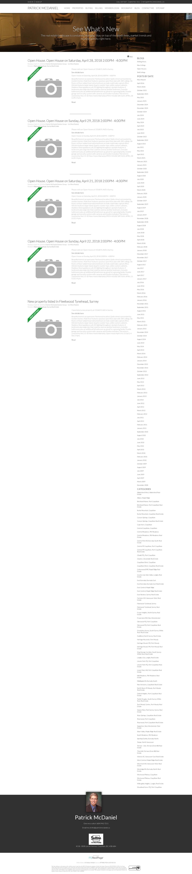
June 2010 (140, 442)
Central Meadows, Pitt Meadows (148, 532)
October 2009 (142, 464)
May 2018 (140, 236)
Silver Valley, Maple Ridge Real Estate (149, 731)
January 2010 (141, 460)
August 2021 (141, 144)
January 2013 (141, 396)
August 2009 (141, 467)
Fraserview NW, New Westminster (148, 618)
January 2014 (141, 361)
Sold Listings (141, 72)
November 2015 (142, 304)
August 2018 (141, 225)
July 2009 (140, 471)
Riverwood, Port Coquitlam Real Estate (150, 722)
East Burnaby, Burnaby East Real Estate (150, 584)
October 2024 (142, 112)
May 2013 (140, 382)
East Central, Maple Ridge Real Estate (149, 591)
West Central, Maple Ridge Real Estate (150, 760)
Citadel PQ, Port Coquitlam (146, 555)
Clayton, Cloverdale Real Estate (147, 559)
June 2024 (140, 119)
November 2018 (142, 218)
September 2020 (142, 172)
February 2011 (142, 425)
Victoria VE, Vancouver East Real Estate (150, 757)
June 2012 (140, 403)
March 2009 (141, 481)
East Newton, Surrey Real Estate (148, 594)
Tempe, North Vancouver (145, 742)
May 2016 (140, 289)
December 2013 (142, 364)
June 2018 (140, 233)
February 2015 (142, 325)
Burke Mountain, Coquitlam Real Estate (150, 514)
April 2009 (140, 478)
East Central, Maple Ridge (145, 587)
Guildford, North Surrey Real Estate (149, 636)
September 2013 (142, 375)
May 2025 (140, 97)
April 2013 (140, 385)
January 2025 (141, 101)
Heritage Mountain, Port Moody (147, 639)
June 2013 (140, 378)
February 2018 (142, 247)
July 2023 (140, 129)
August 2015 (141, 311)
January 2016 (141, 300)
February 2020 (142, 193)
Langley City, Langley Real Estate (148, 658)
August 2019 (141, 208)
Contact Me (148, 8)
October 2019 (142, 200)
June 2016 (140, 286)
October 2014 (142, 336)
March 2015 (141, 321)
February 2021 (142, 161)
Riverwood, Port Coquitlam (146, 719)
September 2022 (142, 140)
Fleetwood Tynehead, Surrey (146, 603)
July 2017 (140, 268)
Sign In (30, 2)
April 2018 (140, 240)
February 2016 (142, 297)
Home (67, 8)
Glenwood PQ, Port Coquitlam (147, 621)
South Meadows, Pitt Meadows (147, 735)
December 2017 (142, 254)
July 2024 (140, 115)
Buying (89, 8)
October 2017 (142, 261)
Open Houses (141, 69)
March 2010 (141, 453)
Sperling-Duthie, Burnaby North (147, 739)
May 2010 (140, 446)
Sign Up (39, 2)
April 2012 (140, 407)
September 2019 (142, 204)
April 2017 (140, 275)
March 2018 (141, 243)
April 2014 (140, 350)
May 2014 (140, 346)
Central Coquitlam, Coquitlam (147, 528)
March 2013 (141, 389)
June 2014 (140, 343)
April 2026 (140, 83)
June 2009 (140, 474)
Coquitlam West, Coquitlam (146, 562)
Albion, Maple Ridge (143, 498)
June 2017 (140, 272)
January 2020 (141, 197)
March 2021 (141, 158)
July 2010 (140, 439)
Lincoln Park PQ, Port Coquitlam (148, 661)
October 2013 (142, 371)
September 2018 (142, 222)
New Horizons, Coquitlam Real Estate (149, 685)
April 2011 (140, 421)
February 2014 (142, 357)
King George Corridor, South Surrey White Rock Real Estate (149, 653)
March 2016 (141, 293)
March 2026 (141, 87)
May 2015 (140, 318)
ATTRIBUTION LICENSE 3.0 (108, 862)
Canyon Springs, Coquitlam (146, 517)
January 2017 (141, 279)
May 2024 (140, 122)
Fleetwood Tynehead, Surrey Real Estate (46, 66)
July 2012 (140, 400)
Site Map (160, 8)
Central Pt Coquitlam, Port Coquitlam (149, 546)
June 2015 (140, 314)
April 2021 (140, 154)
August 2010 (141, 435)
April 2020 (140, 186)
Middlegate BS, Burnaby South (147, 681)
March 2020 (141, 190)
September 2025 (142, 94)
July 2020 (140, 179)
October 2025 (142, 90)
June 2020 (140, 183)
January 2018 (141, 250)
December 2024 (142, 104)
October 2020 (142, 168)
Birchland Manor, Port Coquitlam (148, 501)
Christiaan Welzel (89, 862)
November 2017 (142, 257)
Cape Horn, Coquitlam (144, 525)
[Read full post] (49, 88)
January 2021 (141, 165)
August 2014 (141, 339)
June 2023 (140, 133)
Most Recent (141, 80)
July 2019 (140, 211)
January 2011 (141, 428)
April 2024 (140, 126)
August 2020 (141, 176)
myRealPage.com (96, 858)
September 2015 (142, 307)
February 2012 (142, 414)
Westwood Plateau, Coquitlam (147, 775)
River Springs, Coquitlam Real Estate (149, 715)
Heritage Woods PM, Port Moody (148, 643)
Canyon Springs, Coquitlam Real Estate (150, 521)
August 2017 (141, 265)
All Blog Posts (141, 62)
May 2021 (140, 151)
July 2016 (140, 282)
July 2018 (140, 229)
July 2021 (140, 147)
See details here (78, 72)
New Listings (141, 65)
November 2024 (142, 108)
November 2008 (142, 485)
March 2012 (141, 410)
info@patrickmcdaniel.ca (100, 828)
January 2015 (141, 329)
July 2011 (140, 417)
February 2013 (142, 393)
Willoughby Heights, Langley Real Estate (150, 784)
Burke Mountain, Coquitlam (146, 510)
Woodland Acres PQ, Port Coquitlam (149, 787)
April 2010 (140, 449)
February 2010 (142, 457)
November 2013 (142, 368)
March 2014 (141, 353)
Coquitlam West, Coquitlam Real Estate (150, 566)
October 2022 (142, 136)
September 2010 (142, 432)
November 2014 (142, 332)
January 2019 (141, 215)
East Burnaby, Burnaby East (146, 580)
